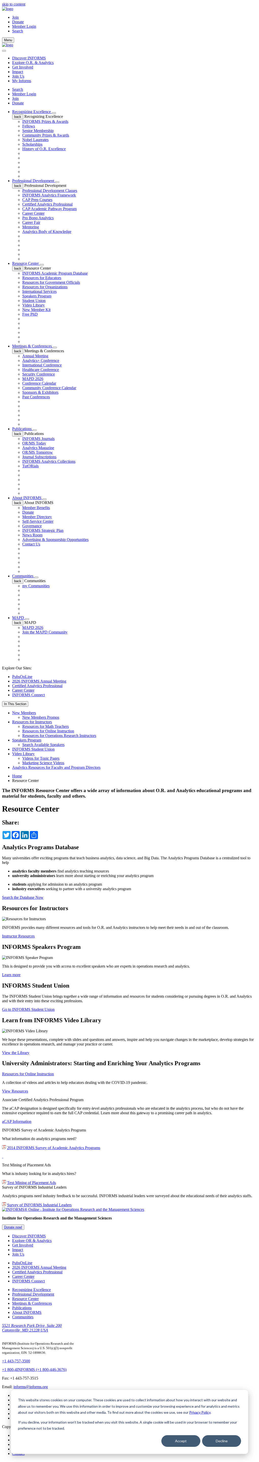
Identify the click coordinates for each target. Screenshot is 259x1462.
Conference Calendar (39, 383)
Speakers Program (36, 296)
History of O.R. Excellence (44, 149)
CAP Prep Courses (37, 200)
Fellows (28, 126)
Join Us (18, 76)
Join (15, 17)
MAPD (18, 618)
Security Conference (38, 374)
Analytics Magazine (38, 448)
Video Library (33, 305)
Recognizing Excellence (32, 112)
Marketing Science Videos (43, 763)
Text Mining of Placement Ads (31, 1183)
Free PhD (30, 314)
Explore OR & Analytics (32, 1240)
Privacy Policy (199, 1412)
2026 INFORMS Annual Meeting (39, 681)
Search (17, 89)
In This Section (15, 704)
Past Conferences (36, 397)
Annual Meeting (35, 356)
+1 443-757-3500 (16, 1361)
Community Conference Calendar (49, 388)
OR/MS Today (34, 443)
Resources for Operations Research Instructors (59, 735)
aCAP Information (16, 1121)
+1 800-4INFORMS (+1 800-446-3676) (34, 1369)
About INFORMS (27, 498)
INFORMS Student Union (33, 749)
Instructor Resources (18, 936)
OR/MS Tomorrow (37, 452)
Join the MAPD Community (45, 632)
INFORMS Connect (28, 695)
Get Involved (22, 67)
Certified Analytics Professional (47, 204)
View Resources (15, 1091)
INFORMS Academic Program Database (55, 273)
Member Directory (37, 517)
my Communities (36, 586)
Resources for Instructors (32, 722)
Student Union (34, 300)
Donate (18, 22)
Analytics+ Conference (40, 360)
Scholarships (32, 144)
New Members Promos (40, 717)
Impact (17, 72)
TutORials (30, 466)
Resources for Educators (41, 278)
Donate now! (13, 1227)
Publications (22, 429)
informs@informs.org (30, 1387)
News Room (32, 535)
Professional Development (33, 181)
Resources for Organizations (45, 287)
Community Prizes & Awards (45, 135)
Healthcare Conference (40, 369)
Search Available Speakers (43, 745)
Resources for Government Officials (51, 282)
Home (17, 776)
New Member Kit (36, 310)
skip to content (13, 4)
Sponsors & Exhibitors (40, 392)
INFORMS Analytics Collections (48, 461)
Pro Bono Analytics (38, 218)
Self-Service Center (37, 521)
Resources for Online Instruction (48, 731)
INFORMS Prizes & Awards (45, 121)
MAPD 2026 (32, 379)
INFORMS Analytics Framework (49, 195)
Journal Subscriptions (39, 457)
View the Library (15, 1053)
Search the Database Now (23, 897)
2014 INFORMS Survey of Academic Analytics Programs (53, 1148)
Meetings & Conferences (32, 346)
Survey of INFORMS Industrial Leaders (39, 1205)
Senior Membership (38, 130)
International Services (39, 291)
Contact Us (31, 544)
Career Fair (31, 222)
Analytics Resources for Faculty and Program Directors (56, 767)
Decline (222, 1441)
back (17, 117)
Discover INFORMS (29, 58)
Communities (23, 576)
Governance (32, 526)
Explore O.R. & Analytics (33, 62)
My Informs (21, 81)
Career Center (33, 213)
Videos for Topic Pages (40, 758)
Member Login (24, 26)
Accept (181, 1441)
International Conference (42, 365)
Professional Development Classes (49, 190)
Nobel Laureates (35, 140)
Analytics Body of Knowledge (46, 231)
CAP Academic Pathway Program (49, 209)
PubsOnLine (22, 676)
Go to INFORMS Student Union (28, 1009)
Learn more (11, 975)
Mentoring (30, 227)
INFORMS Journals (38, 439)
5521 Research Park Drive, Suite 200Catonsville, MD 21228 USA (32, 1327)
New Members (24, 713)
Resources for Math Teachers (45, 726)
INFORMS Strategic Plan (42, 530)
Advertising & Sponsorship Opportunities (55, 539)
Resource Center (26, 263)
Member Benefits (36, 508)
